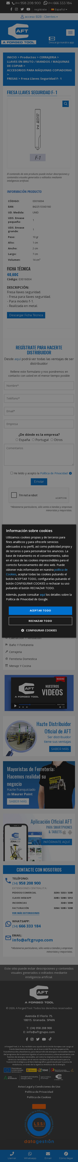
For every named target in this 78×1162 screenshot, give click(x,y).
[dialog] (39, 581)
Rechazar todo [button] (40, 621)
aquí (42, 594)
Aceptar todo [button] (40, 610)
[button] (39, 630)
